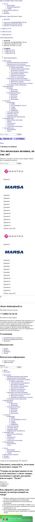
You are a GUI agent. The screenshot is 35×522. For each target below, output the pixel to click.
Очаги (9, 131)
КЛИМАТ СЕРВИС (12, 138)
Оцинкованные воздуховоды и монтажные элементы (20, 69)
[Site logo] (5, 16)
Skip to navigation (5, 1)
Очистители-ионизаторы (14, 126)
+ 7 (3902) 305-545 (5, 34)
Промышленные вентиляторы (16, 64)
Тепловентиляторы (13, 112)
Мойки (9, 121)
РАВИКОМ (14, 110)
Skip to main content (16, 1)
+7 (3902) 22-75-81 (5, 28)
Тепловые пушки (12, 115)
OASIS (13, 107)
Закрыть (2, 365)
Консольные (14, 99)
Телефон (3, 484)
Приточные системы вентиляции (17, 78)
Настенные (14, 89)
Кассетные (14, 96)
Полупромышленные (13, 93)
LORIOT (13, 109)
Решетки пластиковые (17, 77)
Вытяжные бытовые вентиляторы (17, 62)
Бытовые (10, 88)
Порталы (11, 129)
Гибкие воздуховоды (17, 67)
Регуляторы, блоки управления (16, 85)
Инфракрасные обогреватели (16, 117)
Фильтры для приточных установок (22, 83)
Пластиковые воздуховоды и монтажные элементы (19, 72)
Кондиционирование (13, 7)
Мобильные (14, 91)
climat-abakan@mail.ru (6, 37)
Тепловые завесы (12, 113)
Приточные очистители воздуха (20, 80)
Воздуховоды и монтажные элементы (18, 65)
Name (2, 482)
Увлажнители (11, 123)
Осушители (10, 125)
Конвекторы (11, 102)
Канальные (14, 94)
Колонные (14, 97)
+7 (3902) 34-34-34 (5, 31)
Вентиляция (11, 5)
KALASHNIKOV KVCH (18, 105)
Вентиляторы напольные (15, 120)
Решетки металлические (18, 75)
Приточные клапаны (17, 81)
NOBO (13, 104)
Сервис (9, 8)
